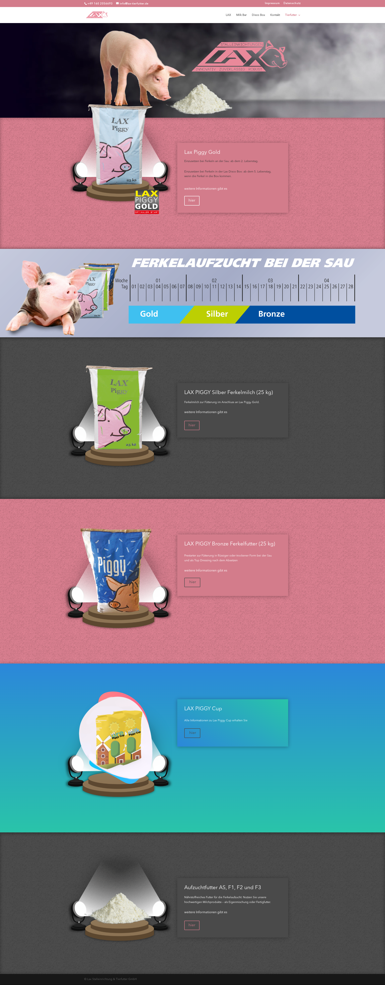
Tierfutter (291, 15)
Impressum (272, 3)
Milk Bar (241, 15)
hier (191, 201)
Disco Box (258, 15)
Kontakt (275, 15)
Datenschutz (292, 3)
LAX (228, 15)
